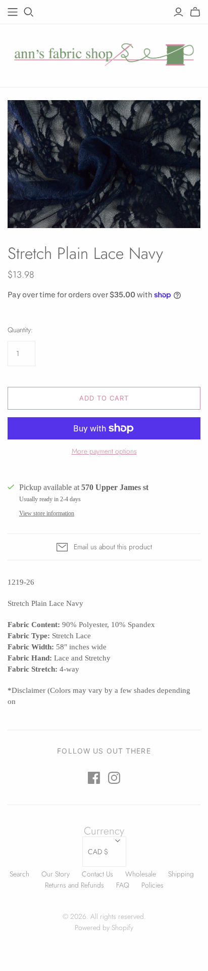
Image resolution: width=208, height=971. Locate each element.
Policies (152, 885)
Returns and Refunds (74, 885)
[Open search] (29, 12)
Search (19, 874)
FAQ (122, 885)
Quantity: (20, 330)
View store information (46, 513)
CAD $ (98, 852)
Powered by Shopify (104, 927)
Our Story (55, 874)
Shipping (181, 874)
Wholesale (140, 874)
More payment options (104, 451)
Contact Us (97, 874)
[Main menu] (13, 12)
